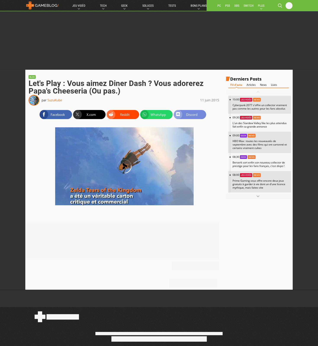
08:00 (259, 181)
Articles (251, 85)
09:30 (260, 122)
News (263, 85)
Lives (274, 85)
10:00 (260, 104)
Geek (124, 5)
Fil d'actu (236, 85)
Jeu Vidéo (78, 5)
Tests (172, 5)
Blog (32, 77)
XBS (236, 5)
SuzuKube (54, 100)
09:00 (260, 142)
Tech (103, 5)
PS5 (227, 5)
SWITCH (249, 5)
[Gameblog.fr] (42, 5)
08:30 (259, 161)
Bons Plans (199, 5)
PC (219, 5)
